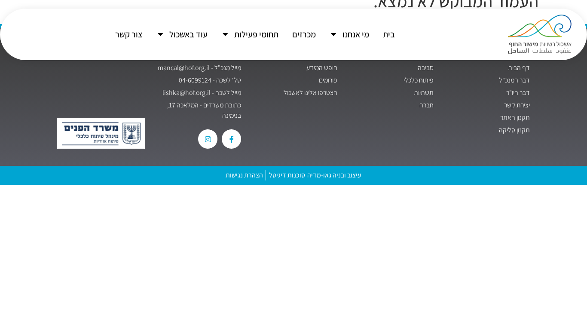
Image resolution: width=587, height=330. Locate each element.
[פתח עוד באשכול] (160, 34)
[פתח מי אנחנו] (334, 34)
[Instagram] (207, 139)
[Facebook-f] (231, 139)
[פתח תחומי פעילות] (225, 34)
